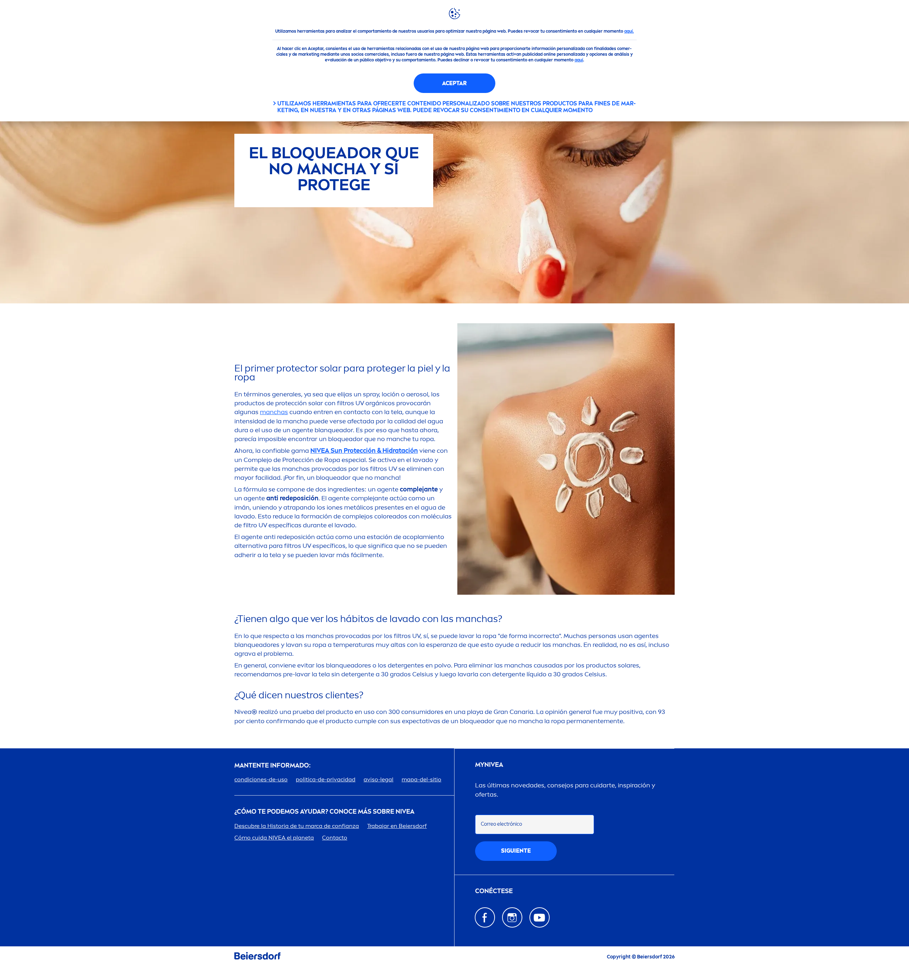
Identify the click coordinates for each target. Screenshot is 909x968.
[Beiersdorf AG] (257, 957)
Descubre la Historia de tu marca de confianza (296, 826)
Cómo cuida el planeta (274, 837)
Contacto (334, 837)
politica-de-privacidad (325, 779)
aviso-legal (378, 779)
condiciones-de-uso (261, 779)
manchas (274, 412)
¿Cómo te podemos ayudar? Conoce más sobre (324, 811)
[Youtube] (539, 917)
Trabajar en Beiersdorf (397, 826)
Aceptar (454, 83)
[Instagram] (512, 917)
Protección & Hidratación (364, 451)
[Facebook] (485, 917)
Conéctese (494, 891)
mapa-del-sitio (421, 779)
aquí (579, 59)
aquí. (629, 31)
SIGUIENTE (516, 850)
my (489, 765)
